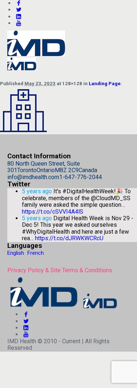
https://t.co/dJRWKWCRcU (69, 238)
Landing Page (105, 83)
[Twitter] (19, 9)
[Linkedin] (19, 16)
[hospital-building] (23, 130)
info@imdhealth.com (33, 177)
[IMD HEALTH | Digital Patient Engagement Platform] (62, 307)
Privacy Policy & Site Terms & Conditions (59, 270)
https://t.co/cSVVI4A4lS (52, 211)
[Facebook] (26, 314)
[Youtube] (19, 23)
